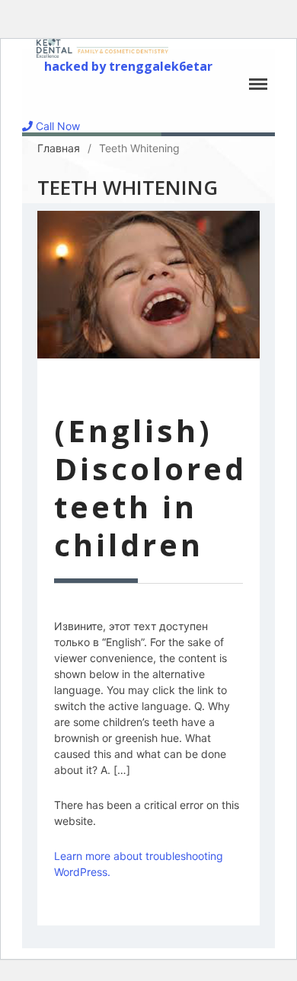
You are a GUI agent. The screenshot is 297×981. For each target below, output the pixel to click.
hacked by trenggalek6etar (128, 66)
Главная (58, 148)
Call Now (56, 125)
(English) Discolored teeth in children (150, 487)
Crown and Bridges (178, 967)
